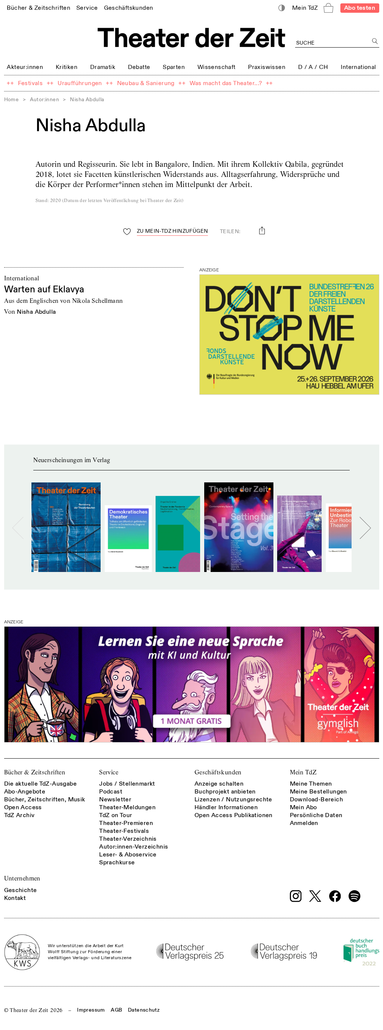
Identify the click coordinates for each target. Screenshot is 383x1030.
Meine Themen (311, 783)
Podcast (110, 791)
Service (108, 772)
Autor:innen (44, 99)
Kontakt (15, 898)
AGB (116, 1010)
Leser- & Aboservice (128, 854)
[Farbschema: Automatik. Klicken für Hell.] (281, 8)
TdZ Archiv (19, 815)
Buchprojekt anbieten (225, 791)
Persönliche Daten (316, 815)
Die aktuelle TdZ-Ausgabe (40, 783)
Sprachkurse (117, 862)
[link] (38, 7)
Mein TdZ (303, 772)
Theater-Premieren (126, 823)
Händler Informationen (226, 807)
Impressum (91, 1010)
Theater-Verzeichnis (128, 839)
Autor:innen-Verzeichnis (133, 846)
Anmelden (304, 823)
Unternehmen (22, 878)
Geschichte (20, 890)
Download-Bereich (316, 799)
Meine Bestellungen (318, 791)
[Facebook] (335, 896)
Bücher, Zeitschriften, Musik (44, 799)
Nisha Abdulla (36, 312)
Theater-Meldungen (127, 807)
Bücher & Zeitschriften (34, 772)
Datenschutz (144, 1010)
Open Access (23, 807)
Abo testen (359, 8)
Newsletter (115, 799)
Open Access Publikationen (233, 815)
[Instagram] (296, 896)
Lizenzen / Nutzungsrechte (233, 799)
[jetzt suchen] (375, 41)
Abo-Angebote (25, 791)
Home (11, 99)
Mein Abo (303, 807)
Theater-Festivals (124, 831)
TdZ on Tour (115, 815)
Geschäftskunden (218, 772)
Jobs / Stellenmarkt (127, 783)
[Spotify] (355, 896)
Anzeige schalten (218, 783)
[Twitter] (315, 896)
